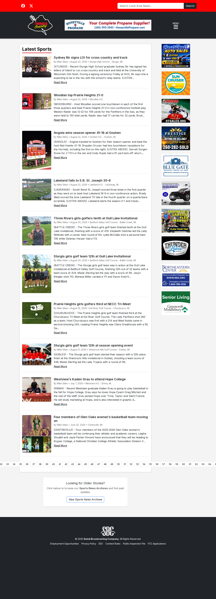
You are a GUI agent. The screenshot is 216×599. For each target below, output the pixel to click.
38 (40, 464)
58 (170, 464)
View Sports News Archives (85, 499)
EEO (101, 543)
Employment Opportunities (64, 543)
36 (27, 464)
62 (196, 464)
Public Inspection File (134, 543)
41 (60, 464)
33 (7, 464)
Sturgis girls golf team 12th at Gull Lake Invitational (92, 256)
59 (177, 464)
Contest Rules (112, 543)
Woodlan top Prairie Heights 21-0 (78, 95)
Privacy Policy (88, 543)
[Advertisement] (108, 569)
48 (105, 464)
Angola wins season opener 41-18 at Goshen (87, 133)
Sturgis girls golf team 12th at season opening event (93, 345)
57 (163, 464)
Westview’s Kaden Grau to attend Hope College (90, 379)
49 (112, 464)
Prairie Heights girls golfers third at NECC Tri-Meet (92, 304)
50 (118, 464)
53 (137, 464)
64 (209, 464)
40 (53, 464)
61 (190, 464)
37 (33, 464)
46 (92, 464)
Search (190, 5)
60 (183, 464)
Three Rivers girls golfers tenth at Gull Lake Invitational (95, 218)
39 (47, 464)
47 (98, 464)
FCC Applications (157, 543)
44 (79, 464)
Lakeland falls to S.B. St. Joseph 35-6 (82, 180)
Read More (60, 82)
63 (203, 464)
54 (144, 464)
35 (20, 464)
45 (85, 464)
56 (157, 464)
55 (150, 464)
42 (66, 464)
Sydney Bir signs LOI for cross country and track (90, 57)
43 (72, 464)
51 (125, 464)
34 (14, 464)
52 (131, 464)
